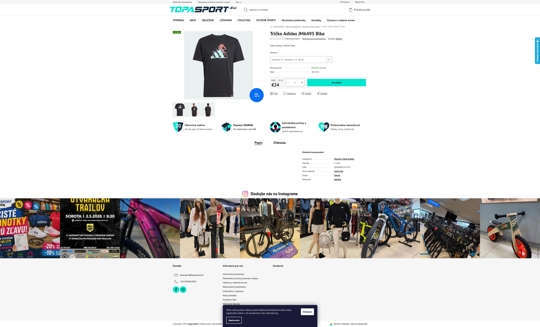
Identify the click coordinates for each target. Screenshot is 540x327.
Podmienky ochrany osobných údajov (214, 2)
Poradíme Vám (229, 299)
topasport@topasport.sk (191, 275)
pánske (337, 179)
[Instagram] (183, 289)
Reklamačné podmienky (234, 286)
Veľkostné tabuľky (231, 303)
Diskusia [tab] (280, 142)
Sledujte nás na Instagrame (274, 193)
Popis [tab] (258, 142)
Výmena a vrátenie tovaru (235, 282)
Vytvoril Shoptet (341, 323)
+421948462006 (188, 281)
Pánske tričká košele (344, 159)
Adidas (339, 38)
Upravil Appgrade (359, 323)
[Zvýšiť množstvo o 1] (302, 82)
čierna (337, 175)
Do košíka (336, 82)
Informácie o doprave (233, 291)
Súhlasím (307, 311)
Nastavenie (234, 320)
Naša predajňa (230, 295)
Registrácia (360, 2)
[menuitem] (178, 20)
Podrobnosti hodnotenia (314, 38)
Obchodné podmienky (182, 2)
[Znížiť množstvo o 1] (288, 82)
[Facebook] (176, 289)
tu (277, 313)
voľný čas (338, 171)
